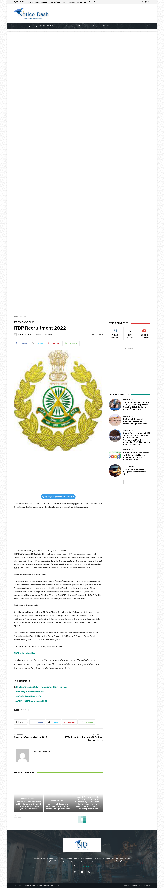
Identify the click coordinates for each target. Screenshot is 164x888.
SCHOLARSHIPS (128, 466)
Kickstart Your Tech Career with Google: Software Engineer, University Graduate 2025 (136, 456)
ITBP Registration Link (24, 653)
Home (16, 316)
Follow (115, 329)
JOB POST (23, 316)
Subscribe (144, 329)
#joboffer (24, 710)
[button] (147, 26)
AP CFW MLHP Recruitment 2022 (31, 701)
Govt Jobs (28, 322)
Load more (129, 482)
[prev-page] (15, 816)
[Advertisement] (103, 13)
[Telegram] (145, 2)
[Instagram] (142, 2)
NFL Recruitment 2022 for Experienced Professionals (42, 687)
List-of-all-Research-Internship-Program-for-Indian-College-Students (58, 806)
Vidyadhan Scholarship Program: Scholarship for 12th (135, 471)
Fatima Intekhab (27, 334)
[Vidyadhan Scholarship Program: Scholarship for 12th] (115, 470)
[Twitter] (148, 2)
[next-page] (19, 816)
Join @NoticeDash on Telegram (59, 496)
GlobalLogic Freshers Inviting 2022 (30, 737)
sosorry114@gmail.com (87, 866)
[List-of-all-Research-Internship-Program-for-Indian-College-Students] (58, 794)
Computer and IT (28, 798)
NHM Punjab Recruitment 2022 (30, 691)
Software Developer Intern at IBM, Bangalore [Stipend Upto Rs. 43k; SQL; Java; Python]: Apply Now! (28, 805)
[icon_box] (93, 2)
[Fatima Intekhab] (16, 334)
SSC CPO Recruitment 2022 (29, 696)
